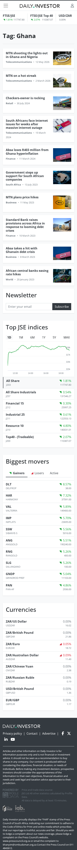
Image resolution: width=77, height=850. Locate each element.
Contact (32, 733)
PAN (9, 585)
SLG (8, 563)
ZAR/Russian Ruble (20, 678)
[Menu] (6, 5)
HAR (9, 495)
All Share (12, 381)
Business (11, 202)
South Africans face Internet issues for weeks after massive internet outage (27, 124)
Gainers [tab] (18, 473)
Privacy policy (12, 733)
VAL (8, 507)
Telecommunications (19, 62)
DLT (8, 484)
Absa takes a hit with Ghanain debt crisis (21, 250)
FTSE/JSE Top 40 (41, 16)
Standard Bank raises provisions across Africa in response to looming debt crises (25, 225)
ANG (9, 540)
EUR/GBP (12, 700)
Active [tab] (54, 473)
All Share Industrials (21, 392)
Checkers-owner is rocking (25, 98)
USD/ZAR (65, 16)
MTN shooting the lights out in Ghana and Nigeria (27, 55)
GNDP (10, 574)
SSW (9, 529)
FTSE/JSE (9, 16)
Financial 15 (15, 403)
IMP (8, 518)
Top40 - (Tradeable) (20, 437)
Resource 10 (15, 426)
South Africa (13, 184)
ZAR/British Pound (19, 633)
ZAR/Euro (13, 644)
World (9, 279)
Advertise (49, 733)
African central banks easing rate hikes (27, 272)
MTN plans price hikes (22, 197)
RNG (9, 552)
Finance (11, 158)
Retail (9, 103)
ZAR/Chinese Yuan (19, 666)
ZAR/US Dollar (16, 621)
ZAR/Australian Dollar (22, 655)
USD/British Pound (20, 689)
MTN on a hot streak (21, 76)
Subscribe (62, 307)
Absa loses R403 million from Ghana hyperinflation (27, 151)
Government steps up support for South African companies (25, 176)
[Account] (72, 5)
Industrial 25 (15, 415)
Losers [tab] (39, 473)
